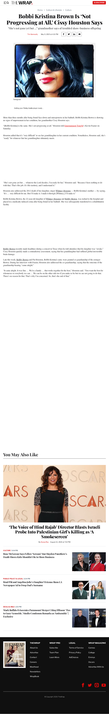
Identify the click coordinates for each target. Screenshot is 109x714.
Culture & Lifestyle (54, 10)
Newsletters (35, 671)
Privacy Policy (75, 652)
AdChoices (73, 657)
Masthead (34, 667)
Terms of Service (76, 648)
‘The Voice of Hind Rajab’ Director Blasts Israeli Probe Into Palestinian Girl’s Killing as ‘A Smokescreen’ (54, 532)
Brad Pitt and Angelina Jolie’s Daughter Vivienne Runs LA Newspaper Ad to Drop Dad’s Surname (32, 583)
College (91, 652)
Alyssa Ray (45, 542)
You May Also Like (20, 454)
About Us (34, 648)
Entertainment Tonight (73, 125)
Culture (68, 10)
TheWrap (35, 643)
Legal (72, 643)
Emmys (91, 657)
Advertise (34, 652)
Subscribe (99, 2)
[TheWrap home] (21, 2)
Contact (33, 657)
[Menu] (6, 2)
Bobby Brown (71, 198)
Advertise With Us (96, 667)
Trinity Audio (28, 108)
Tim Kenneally (32, 34)
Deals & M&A (9, 607)
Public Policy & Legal (13, 579)
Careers (33, 662)
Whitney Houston (63, 190)
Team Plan (54, 652)
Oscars (91, 662)
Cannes (91, 648)
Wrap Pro (54, 643)
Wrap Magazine (97, 643)
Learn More (54, 657)
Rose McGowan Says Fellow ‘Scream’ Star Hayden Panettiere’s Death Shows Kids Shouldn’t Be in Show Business (35, 555)
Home (40, 10)
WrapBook (34, 676)
